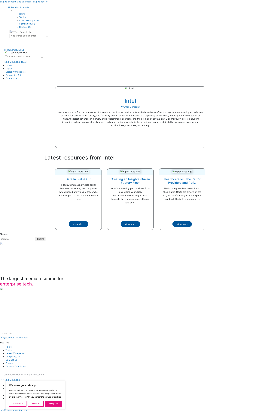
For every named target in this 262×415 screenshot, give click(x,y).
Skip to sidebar (24, 1)
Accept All (53, 403)
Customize (18, 403)
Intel (130, 100)
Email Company (132, 106)
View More (78, 224)
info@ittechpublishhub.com (14, 410)
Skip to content (8, 1)
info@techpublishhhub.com (14, 337)
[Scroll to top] (1, 413)
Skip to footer (40, 1)
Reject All (36, 403)
